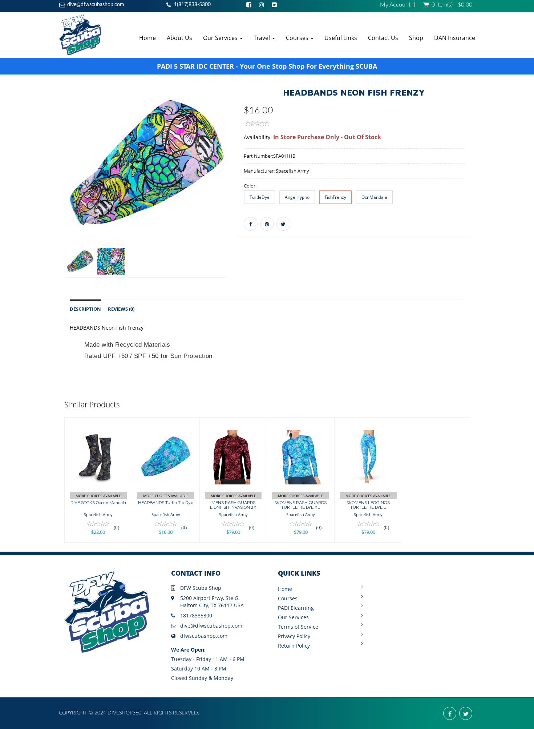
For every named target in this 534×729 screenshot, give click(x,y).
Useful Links (340, 38)
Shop (416, 38)
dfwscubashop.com (203, 635)
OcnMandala (374, 197)
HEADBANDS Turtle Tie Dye (165, 502)
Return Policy (294, 645)
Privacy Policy (294, 636)
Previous (48, 191)
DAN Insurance (454, 38)
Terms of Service (298, 626)
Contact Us (383, 38)
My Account (395, 4)
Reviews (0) (121, 309)
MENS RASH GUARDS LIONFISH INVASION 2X (233, 505)
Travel (262, 38)
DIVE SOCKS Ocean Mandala (98, 502)
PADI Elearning (296, 607)
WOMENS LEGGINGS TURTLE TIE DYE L (368, 505)
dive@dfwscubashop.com (95, 4)
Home (147, 38)
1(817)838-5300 (192, 4)
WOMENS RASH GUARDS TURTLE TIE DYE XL (301, 505)
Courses (298, 38)
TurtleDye (260, 197)
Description (85, 309)
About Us (179, 38)
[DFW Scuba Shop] (80, 34)
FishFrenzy (335, 197)
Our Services (221, 38)
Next (245, 191)
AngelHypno (297, 197)
